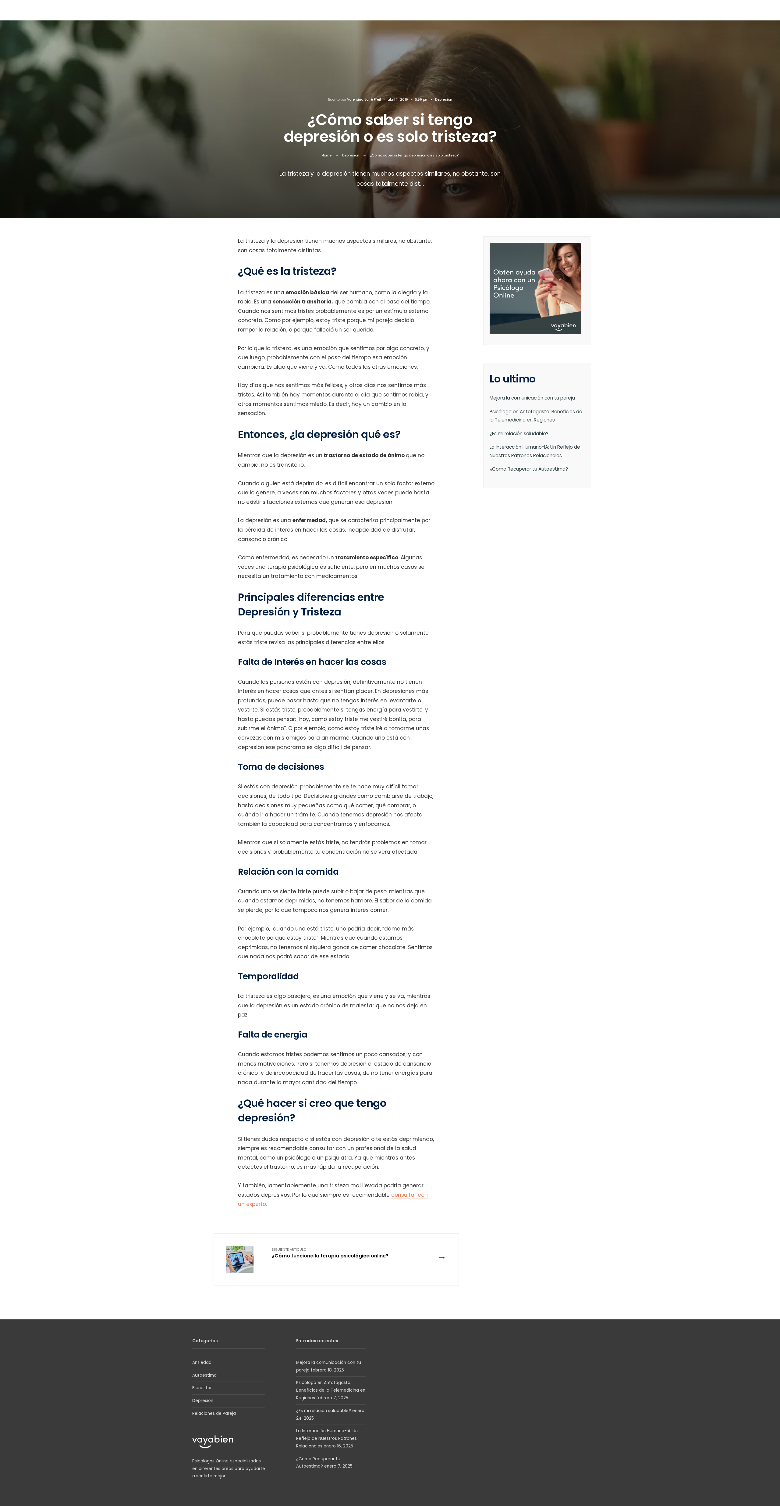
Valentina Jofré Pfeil (364, 99)
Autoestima (204, 1375)
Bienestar (202, 1388)
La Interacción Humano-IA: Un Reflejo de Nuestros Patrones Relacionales (327, 1438)
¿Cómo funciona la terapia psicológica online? (330, 1253)
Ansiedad (201, 1362)
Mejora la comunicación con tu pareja (532, 398)
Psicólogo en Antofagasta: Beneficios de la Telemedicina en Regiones (330, 1390)
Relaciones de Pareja (214, 1413)
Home (326, 155)
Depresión (443, 99)
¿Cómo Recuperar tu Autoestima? (529, 469)
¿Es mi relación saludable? (519, 433)
